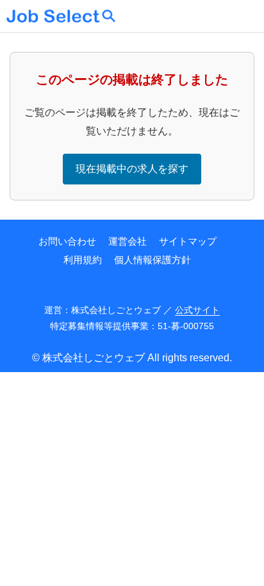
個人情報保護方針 (152, 259)
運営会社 (127, 241)
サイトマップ (188, 241)
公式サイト (197, 310)
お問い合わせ (67, 241)
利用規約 (82, 259)
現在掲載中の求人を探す (132, 168)
